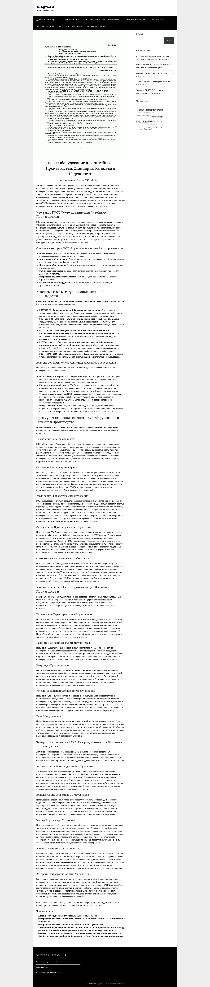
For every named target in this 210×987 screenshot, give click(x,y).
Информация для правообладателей (51, 962)
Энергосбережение (96, 26)
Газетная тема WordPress (115, 983)
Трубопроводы (158, 20)
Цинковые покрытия (70, 26)
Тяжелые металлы (45, 26)
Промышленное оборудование (102, 20)
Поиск (139, 34)
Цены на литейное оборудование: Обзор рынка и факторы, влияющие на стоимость (80, 933)
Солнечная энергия (134, 20)
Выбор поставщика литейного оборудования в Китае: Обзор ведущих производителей (81, 936)
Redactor (96, 180)
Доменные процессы (48, 20)
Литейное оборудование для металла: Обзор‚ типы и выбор (68, 916)
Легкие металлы (72, 20)
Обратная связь (42, 967)
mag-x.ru (45, 6)
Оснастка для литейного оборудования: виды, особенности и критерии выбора (77, 930)
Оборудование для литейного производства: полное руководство (71, 924)
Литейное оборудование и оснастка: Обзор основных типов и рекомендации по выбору (81, 927)
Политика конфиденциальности (48, 972)
